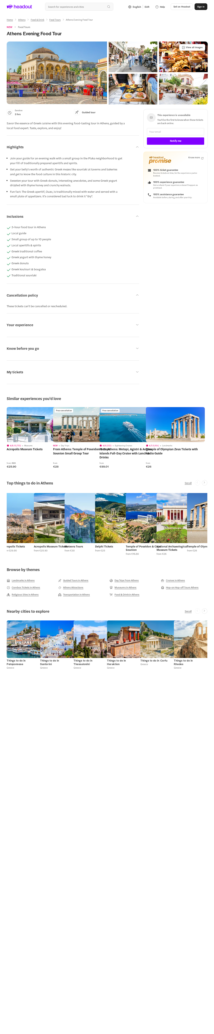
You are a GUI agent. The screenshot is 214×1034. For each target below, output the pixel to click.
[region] (36, 424)
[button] (57, 73)
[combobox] (79, 6)
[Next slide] (204, 483)
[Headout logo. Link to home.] (19, 6)
